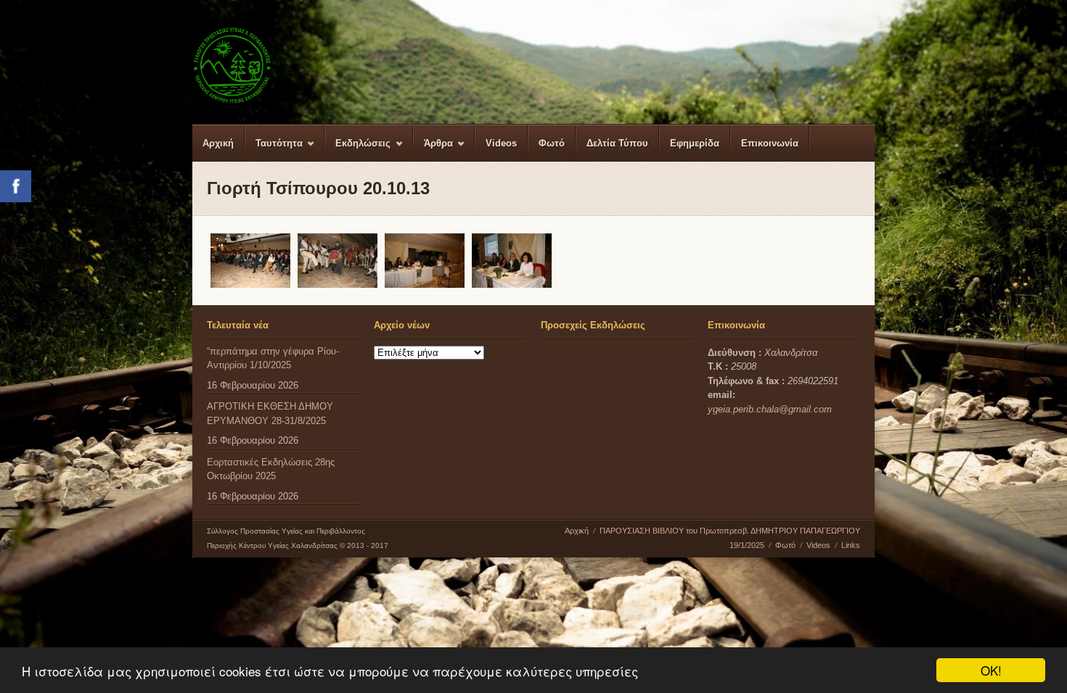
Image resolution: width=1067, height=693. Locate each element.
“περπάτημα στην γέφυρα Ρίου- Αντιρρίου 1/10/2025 (273, 358)
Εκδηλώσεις (358, 150)
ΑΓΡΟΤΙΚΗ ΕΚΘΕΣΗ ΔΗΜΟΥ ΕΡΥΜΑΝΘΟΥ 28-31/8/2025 (270, 413)
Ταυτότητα (274, 150)
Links (850, 545)
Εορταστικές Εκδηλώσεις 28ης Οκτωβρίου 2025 (271, 469)
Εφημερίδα (694, 143)
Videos (501, 143)
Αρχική (218, 143)
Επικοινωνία (769, 143)
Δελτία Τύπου (617, 143)
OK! (991, 670)
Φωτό (552, 143)
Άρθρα (433, 150)
